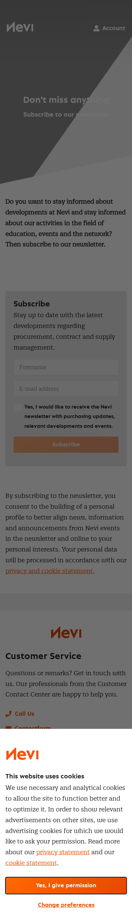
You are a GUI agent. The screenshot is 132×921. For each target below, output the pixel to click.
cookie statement (31, 863)
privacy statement (63, 852)
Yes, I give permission (66, 886)
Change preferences (66, 905)
